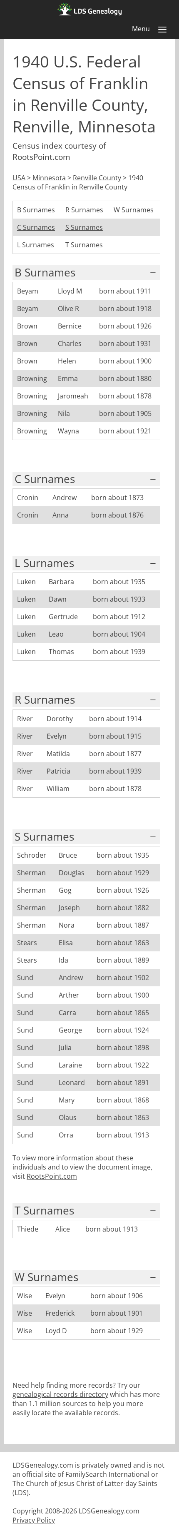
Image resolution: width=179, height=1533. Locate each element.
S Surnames (84, 227)
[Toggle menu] (162, 29)
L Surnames (35, 244)
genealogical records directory (60, 1394)
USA (18, 177)
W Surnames (134, 209)
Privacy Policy (33, 1520)
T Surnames (84, 244)
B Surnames (36, 209)
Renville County (97, 177)
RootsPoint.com (52, 1176)
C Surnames (36, 227)
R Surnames (84, 209)
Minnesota (49, 177)
